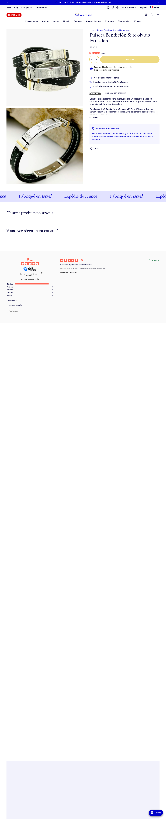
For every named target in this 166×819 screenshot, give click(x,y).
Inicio (91, 30)
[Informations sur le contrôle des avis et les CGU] (42, 273)
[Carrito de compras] (158, 15)
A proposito (26, 7)
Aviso (8, 7)
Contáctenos (41, 7)
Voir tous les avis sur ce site (30, 279)
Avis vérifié (155, 260)
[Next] (158, 2)
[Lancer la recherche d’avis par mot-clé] (52, 311)
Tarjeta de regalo (129, 7)
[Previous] (7, 2)
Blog (16, 7)
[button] (45, 21)
